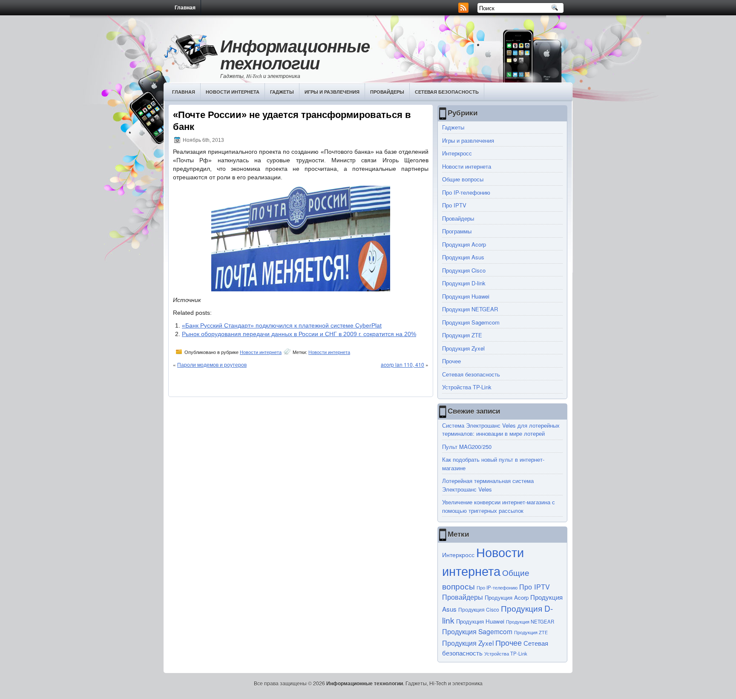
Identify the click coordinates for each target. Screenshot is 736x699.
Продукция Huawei (465, 296)
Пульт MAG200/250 (467, 447)
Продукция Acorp (464, 244)
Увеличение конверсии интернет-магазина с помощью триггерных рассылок (498, 506)
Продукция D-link (464, 283)
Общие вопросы (462, 179)
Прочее (451, 361)
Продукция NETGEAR (470, 309)
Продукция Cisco (464, 270)
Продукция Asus (463, 257)
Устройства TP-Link (467, 387)
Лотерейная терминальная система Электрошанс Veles (488, 485)
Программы (457, 231)
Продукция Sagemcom (471, 322)
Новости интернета (232, 92)
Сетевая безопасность (447, 92)
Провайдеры (387, 92)
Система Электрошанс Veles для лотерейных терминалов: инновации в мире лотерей (501, 429)
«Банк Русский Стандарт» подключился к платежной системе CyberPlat (282, 325)
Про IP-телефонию (466, 192)
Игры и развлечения (332, 92)
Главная (185, 8)
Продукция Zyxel (463, 348)
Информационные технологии (295, 54)
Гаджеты (282, 92)
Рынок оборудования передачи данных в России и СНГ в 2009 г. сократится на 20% (299, 334)
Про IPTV (454, 205)
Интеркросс (457, 153)
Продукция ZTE (462, 335)
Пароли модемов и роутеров (212, 364)
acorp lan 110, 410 (402, 364)
